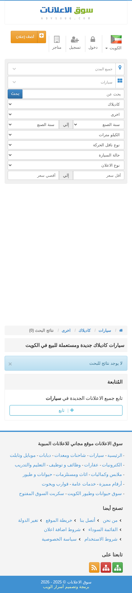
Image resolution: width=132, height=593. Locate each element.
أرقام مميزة (110, 483)
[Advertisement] (66, 256)
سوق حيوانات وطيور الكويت (95, 493)
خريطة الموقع (59, 520)
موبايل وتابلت (23, 455)
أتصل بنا (87, 520)
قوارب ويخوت (55, 483)
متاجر (56, 47)
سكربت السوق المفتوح (41, 493)
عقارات (91, 464)
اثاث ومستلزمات (71, 474)
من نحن (110, 520)
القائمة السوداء (103, 529)
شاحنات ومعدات (70, 455)
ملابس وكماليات (106, 474)
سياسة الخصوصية (59, 539)
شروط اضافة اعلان (62, 529)
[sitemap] (117, 567)
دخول (93, 47)
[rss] (94, 567)
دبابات (45, 455)
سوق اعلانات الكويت (66, 12)
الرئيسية (114, 455)
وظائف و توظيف (65, 464)
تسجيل (75, 47)
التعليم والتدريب (30, 464)
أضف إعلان (25, 37)
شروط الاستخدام (101, 539)
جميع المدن (103, 69)
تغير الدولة (28, 520)
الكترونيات (112, 464)
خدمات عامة (84, 483)
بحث (15, 94)
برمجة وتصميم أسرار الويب (66, 586)
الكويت (115, 48)
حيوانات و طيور (37, 474)
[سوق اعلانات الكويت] (120, 330)
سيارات (106, 82)
